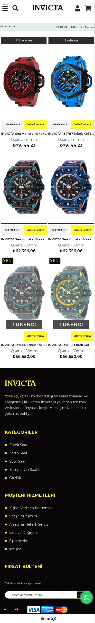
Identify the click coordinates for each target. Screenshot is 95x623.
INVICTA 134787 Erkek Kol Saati (71, 133)
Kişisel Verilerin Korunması (31, 508)
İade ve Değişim (23, 532)
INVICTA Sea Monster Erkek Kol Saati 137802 (24, 239)
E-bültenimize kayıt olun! (23, 583)
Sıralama (71, 40)
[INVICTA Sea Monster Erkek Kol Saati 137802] (24, 187)
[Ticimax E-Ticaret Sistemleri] (47, 619)
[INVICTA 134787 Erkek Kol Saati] (71, 81)
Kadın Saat (18, 453)
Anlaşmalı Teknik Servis (28, 524)
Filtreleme (24, 40)
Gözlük (15, 478)
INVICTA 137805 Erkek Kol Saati (71, 345)
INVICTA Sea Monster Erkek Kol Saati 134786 (24, 133)
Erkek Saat (18, 445)
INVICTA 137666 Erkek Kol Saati (24, 345)
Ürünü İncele (35, 124)
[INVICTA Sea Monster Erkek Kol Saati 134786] (24, 81)
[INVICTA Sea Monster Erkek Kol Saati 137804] (71, 187)
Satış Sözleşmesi (23, 516)
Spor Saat (17, 461)
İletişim (15, 549)
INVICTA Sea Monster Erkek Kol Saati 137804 (71, 239)
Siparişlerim (18, 541)
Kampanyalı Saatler (25, 469)
